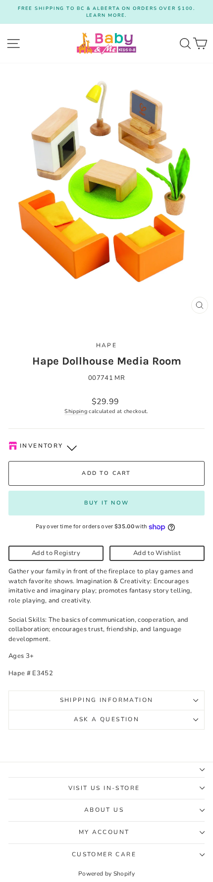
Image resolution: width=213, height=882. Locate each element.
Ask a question (107, 719)
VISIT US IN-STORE (104, 788)
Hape (106, 345)
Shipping (75, 411)
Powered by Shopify (106, 874)
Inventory (41, 446)
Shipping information (107, 700)
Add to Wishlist (157, 553)
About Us (104, 810)
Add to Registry (56, 553)
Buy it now (106, 503)
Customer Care (104, 854)
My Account (104, 832)
